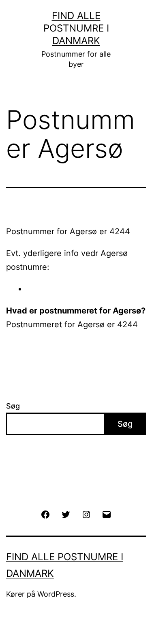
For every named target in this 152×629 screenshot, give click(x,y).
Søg (13, 406)
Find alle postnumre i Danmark (76, 28)
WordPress (55, 594)
